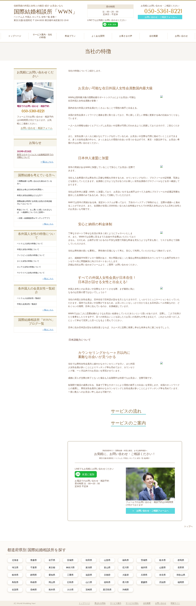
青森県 (33, 560)
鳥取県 (15, 582)
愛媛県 (144, 582)
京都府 (107, 575)
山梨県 (162, 567)
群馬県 (181, 560)
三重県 (70, 575)
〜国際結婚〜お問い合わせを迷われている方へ (34, 182)
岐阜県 (15, 575)
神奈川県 (70, 567)
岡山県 (52, 582)
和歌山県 (181, 575)
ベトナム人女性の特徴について (30, 244)
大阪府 (125, 575)
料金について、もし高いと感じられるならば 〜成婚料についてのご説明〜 (34, 211)
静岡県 (33, 575)
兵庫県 (144, 575)
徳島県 (107, 582)
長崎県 (33, 589)
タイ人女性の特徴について (28, 261)
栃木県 (162, 560)
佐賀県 (15, 589)
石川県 (125, 567)
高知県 (162, 582)
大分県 (70, 589)
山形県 (107, 560)
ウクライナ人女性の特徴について (31, 273)
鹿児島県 (107, 589)
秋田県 (89, 560)
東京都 (52, 567)
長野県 (181, 567)
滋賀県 (89, 575)
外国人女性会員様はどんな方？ (30, 195)
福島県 (125, 560)
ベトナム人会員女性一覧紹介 (29, 298)
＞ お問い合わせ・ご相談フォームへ (150, 510)
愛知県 (52, 575)
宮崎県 (89, 589)
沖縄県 (125, 589)
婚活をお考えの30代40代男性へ (30, 189)
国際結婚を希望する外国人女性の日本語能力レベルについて (34, 202)
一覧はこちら (47, 162)
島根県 (33, 582)
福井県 (144, 567)
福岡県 (181, 582)
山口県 (89, 582)
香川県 (125, 582)
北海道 (15, 560)
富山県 (107, 567)
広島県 (70, 582)
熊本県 (52, 589)
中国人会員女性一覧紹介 (27, 304)
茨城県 (144, 560)
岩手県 (52, 560)
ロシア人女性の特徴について (29, 267)
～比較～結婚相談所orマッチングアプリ (33, 218)
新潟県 (89, 567)
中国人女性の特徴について (28, 249)
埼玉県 (15, 567)
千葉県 (33, 567)
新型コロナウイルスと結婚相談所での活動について (35, 156)
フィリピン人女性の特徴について (31, 255)
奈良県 (162, 575)
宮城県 (70, 560)
